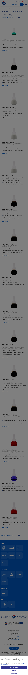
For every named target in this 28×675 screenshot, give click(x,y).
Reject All (14, 670)
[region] (14, 665)
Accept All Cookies (14, 667)
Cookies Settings (14, 673)
